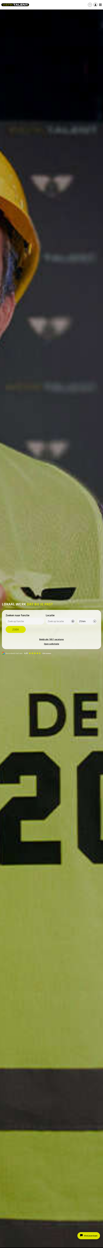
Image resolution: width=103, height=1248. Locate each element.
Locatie (50, 615)
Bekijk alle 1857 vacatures (51, 639)
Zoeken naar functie (17, 615)
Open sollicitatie (51, 643)
